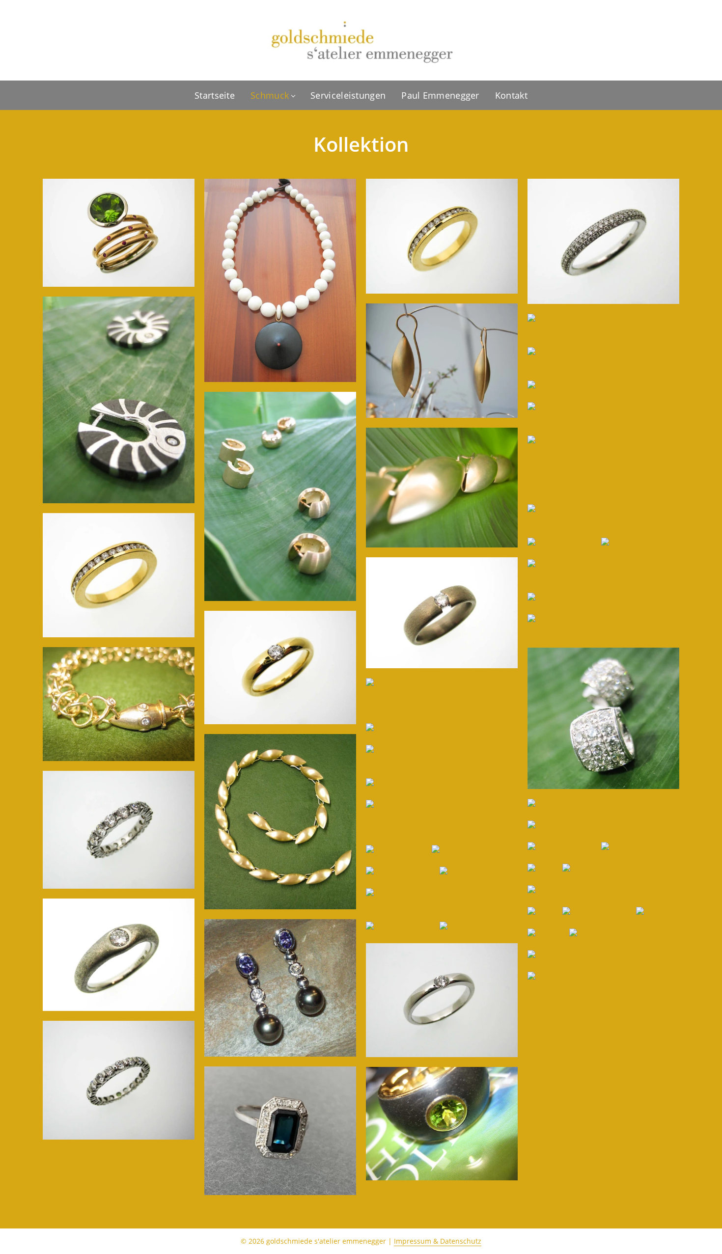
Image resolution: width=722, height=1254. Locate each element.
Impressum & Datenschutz (437, 1241)
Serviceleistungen (348, 95)
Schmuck (269, 95)
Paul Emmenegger (440, 95)
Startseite (214, 95)
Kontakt (511, 95)
